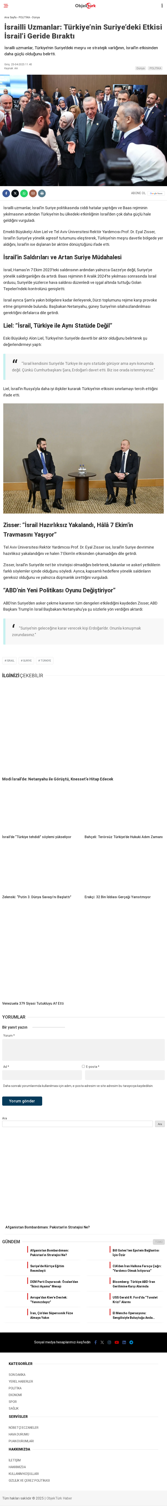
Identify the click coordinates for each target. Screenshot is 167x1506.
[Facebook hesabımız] (19, 1499)
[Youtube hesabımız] (76, 1499)
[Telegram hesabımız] (114, 1499)
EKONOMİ (13, 62)
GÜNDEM (13, 44)
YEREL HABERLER (18, 80)
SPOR (10, 71)
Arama (126, 21)
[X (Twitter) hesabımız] (38, 1499)
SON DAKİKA (15, 35)
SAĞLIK (12, 106)
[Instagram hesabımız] (57, 1499)
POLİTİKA (13, 53)
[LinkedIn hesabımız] (95, 1499)
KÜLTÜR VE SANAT (20, 115)
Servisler (14, 124)
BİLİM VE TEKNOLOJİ (21, 88)
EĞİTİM (12, 97)
